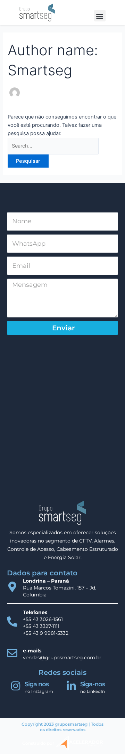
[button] (100, 15)
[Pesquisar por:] (53, 146)
